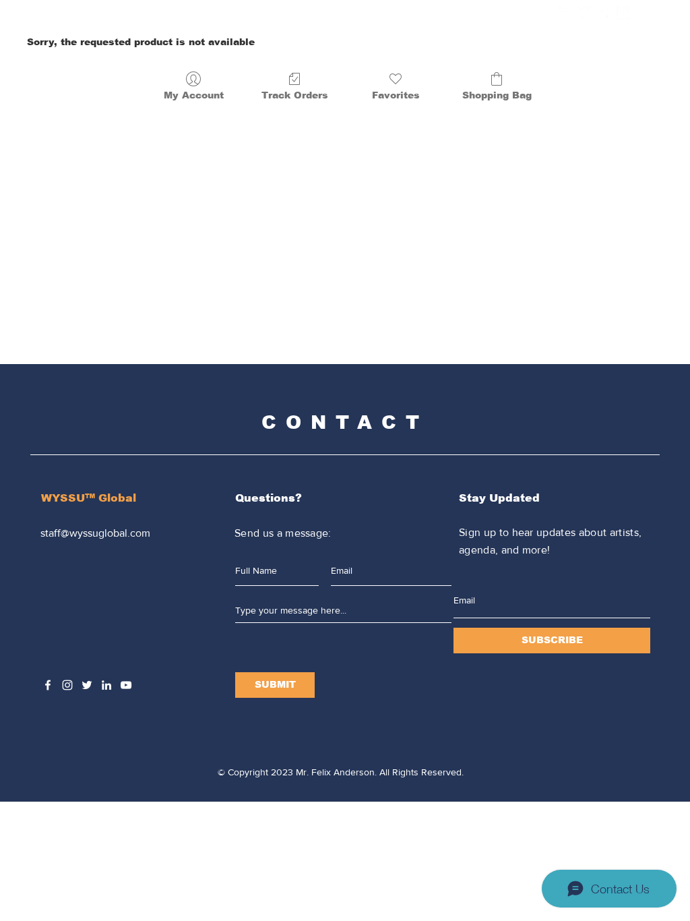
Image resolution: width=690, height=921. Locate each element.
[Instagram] (584, 13)
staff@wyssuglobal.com (95, 533)
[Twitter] (603, 13)
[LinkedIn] (623, 13)
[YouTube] (643, 13)
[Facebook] (564, 13)
